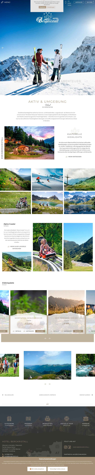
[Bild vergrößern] (29, 142)
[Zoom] (47, 47)
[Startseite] (47, 18)
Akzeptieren (42, 7)
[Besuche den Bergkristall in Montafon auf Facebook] (69, 447)
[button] (3, 48)
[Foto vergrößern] (16, 261)
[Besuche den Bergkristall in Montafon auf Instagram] (65, 447)
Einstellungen (50, 7)
